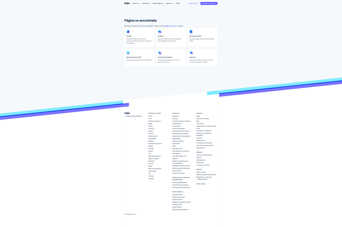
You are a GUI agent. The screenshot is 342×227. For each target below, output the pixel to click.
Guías (198, 116)
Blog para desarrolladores (180, 209)
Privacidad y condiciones (204, 131)
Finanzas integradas (178, 128)
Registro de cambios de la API (181, 202)
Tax (149, 173)
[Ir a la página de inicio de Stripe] (126, 113)
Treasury (151, 178)
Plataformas (176, 143)
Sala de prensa (201, 160)
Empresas (175, 116)
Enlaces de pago (153, 158)
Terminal (151, 176)
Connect (151, 133)
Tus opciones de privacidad (204, 145)
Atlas (150, 118)
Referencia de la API (178, 197)
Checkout (151, 128)
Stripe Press (200, 162)
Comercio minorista (178, 173)
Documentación (177, 194)
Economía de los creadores (180, 151)
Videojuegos (176, 153)
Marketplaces (176, 138)
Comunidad (200, 123)
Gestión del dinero (178, 141)
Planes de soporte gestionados (206, 174)
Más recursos (200, 148)
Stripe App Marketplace (179, 182)
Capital (150, 126)
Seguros (175, 158)
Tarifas (178, 3)
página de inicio (170, 26)
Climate (150, 131)
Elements (151, 141)
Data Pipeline (152, 138)
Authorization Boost (154, 121)
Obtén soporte (201, 172)
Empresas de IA (177, 148)
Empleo (198, 157)
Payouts (150, 163)
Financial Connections (155, 143)
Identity (150, 146)
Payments (151, 161)
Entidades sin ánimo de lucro (181, 166)
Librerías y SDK (177, 204)
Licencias (199, 138)
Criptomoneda (152, 136)
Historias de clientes (202, 118)
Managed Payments (154, 156)
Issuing (150, 151)
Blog (197, 121)
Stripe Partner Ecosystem (180, 185)
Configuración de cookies (204, 143)
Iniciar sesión (193, 3)
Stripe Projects (177, 207)
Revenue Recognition (155, 168)
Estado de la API (177, 199)
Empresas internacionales (180, 133)
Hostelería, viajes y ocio (179, 156)
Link (149, 153)
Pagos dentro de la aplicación (181, 136)
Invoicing (151, 148)
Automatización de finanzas (181, 131)
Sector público (176, 171)
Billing (150, 123)
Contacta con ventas (208, 3)
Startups (175, 118)
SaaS (174, 146)
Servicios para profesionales (181, 168)
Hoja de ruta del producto (204, 155)
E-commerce (176, 126)
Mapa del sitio (200, 140)
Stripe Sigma (152, 171)
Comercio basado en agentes (181, 121)
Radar (150, 166)
